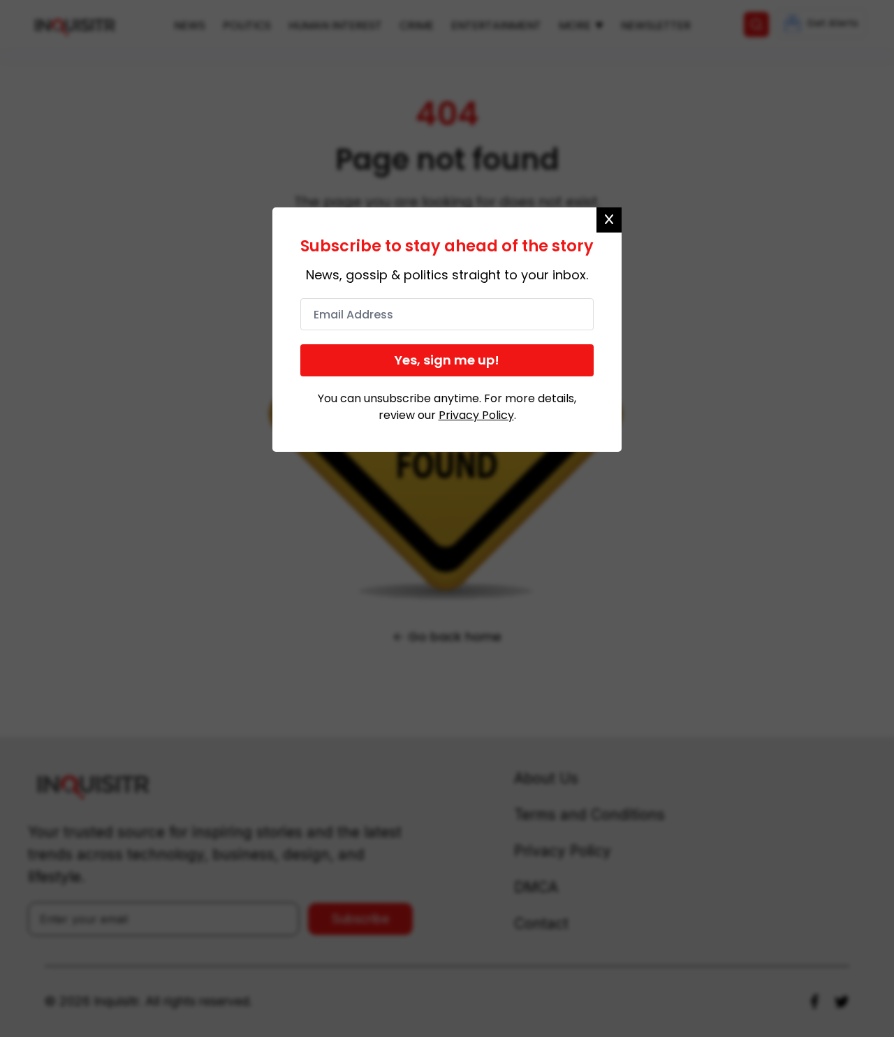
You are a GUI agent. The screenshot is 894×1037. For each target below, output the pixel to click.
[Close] (609, 220)
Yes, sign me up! (447, 360)
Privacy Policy (476, 415)
